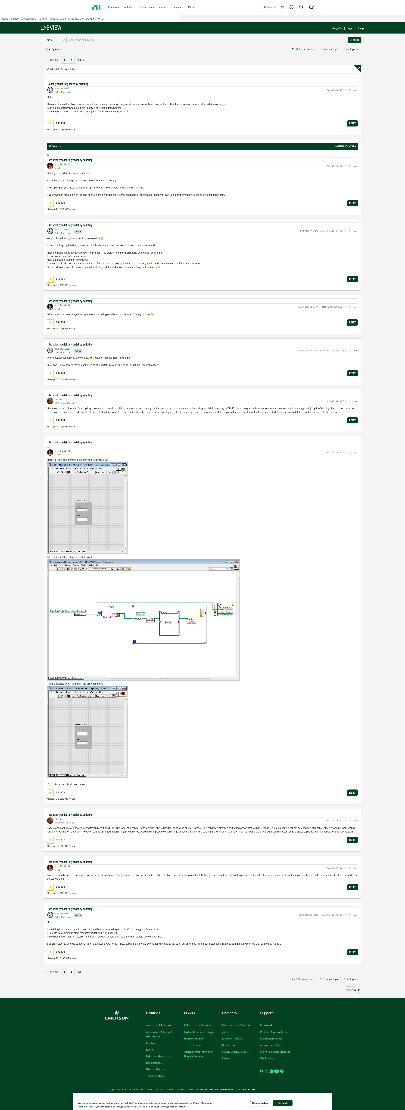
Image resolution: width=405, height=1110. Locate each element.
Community (17, 18)
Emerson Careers (232, 1038)
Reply (352, 123)
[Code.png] (143, 620)
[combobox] (206, 40)
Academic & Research (159, 1025)
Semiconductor (155, 1069)
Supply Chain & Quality (235, 1051)
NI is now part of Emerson (236, 1025)
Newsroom (228, 1045)
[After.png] (87, 732)
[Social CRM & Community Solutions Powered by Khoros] (353, 989)
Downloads (266, 1025)
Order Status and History (198, 1031)
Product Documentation (274, 1031)
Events (226, 1058)
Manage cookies (185, 1089)
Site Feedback (268, 1058)
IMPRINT (159, 1089)
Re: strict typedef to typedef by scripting (70, 160)
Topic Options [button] (52, 49)
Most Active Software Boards (66, 18)
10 (57, 958)
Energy (150, 1049)
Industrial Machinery (158, 1056)
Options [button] (352, 90)
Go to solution (68, 69)
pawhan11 (351, 146)
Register (337, 28)
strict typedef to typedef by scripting (68, 84)
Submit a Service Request (275, 1051)
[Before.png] (87, 508)
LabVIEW (90, 18)
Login (350, 28)
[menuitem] (113, 8)
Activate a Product (271, 1045)
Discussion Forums (36, 18)
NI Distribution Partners (197, 1025)
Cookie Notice (85, 1106)
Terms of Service (193, 1045)
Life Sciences (154, 1062)
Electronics (152, 1043)
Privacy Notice (200, 1102)
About (225, 1031)
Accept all (283, 1103)
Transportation (155, 1075)
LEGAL (149, 1089)
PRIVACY (170, 1089)
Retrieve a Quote (194, 1038)
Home (5, 18)
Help (361, 28)
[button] (50, 123)
